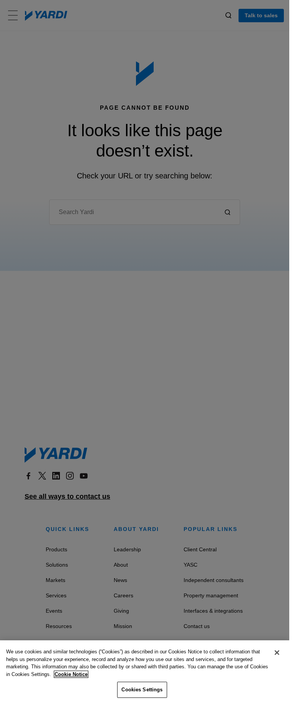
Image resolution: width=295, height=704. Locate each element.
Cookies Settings (141, 689)
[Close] (276, 652)
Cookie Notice (71, 674)
